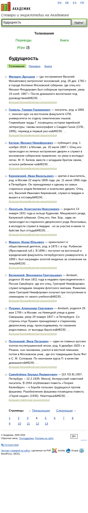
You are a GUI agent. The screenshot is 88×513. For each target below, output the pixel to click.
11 (28, 423)
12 (37, 423)
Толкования (44, 33)
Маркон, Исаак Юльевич (26, 242)
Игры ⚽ (23, 47)
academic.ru (15, 6)
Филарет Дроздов (22, 76)
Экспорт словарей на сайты (15, 450)
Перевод (34, 66)
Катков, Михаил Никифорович (31, 142)
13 (46, 423)
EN (59, 3)
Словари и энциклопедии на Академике (35, 15)
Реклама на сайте (44, 438)
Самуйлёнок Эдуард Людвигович (33, 374)
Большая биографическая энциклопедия (33, 102)
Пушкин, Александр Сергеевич (31, 308)
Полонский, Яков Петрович (29, 341)
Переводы (24, 40)
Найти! (78, 22)
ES (75, 3)
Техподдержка (26, 438)
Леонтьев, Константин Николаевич (34, 209)
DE (67, 3)
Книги (64, 40)
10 (19, 423)
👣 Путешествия (10, 445)
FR (82, 3)
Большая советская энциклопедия (29, 400)
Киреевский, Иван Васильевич (31, 175)
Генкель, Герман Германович (29, 109)
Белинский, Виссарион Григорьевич (35, 275)
